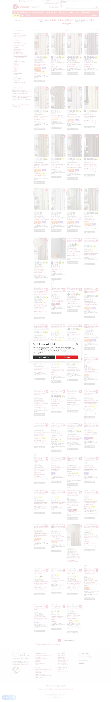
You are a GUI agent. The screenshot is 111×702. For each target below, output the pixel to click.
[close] (77, 344)
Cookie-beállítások (44, 357)
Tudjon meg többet (38, 353)
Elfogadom (67, 357)
